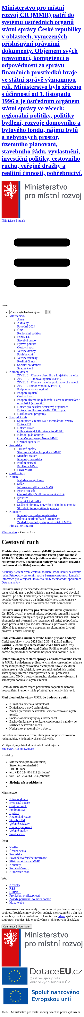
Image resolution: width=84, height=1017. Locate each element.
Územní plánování (20, 827)
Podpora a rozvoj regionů (32, 389)
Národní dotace (18, 372)
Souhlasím (24, 926)
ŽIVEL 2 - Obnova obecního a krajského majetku (48, 375)
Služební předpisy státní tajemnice (38, 508)
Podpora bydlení (27, 392)
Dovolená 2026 (42, 579)
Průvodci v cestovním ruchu (27, 575)
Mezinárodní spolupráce (66, 579)
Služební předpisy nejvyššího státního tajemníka (46, 504)
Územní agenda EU (29, 441)
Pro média (15, 445)
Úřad (20, 330)
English (20, 220)
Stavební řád (17, 820)
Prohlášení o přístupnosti (24, 895)
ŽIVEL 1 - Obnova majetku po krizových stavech (48, 382)
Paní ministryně (26, 462)
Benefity (22, 497)
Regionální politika (29, 333)
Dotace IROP (25, 427)
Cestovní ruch (25, 347)
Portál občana (19, 868)
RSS (12, 888)
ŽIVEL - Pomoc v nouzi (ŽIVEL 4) (39, 385)
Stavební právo (26, 340)
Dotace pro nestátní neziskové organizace (42, 406)
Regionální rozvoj (20, 816)
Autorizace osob (19, 871)
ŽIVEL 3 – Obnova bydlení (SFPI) (39, 379)
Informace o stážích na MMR (35, 487)
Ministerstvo (17, 316)
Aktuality (23, 323)
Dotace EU (24, 424)
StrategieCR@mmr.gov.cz (18, 748)
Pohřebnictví (25, 354)
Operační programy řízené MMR (37, 438)
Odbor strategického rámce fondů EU (40, 431)
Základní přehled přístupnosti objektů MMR (44, 522)
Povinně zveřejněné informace (28, 857)
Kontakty (15, 511)
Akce (20, 319)
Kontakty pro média (29, 459)
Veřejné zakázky (27, 358)
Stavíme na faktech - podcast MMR (39, 452)
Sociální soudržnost (29, 365)
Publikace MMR (27, 466)
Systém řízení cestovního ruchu (33, 572)
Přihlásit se (8, 220)
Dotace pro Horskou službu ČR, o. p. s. (41, 410)
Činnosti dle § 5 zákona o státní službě (40, 494)
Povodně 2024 (26, 326)
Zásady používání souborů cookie (30, 899)
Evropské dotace (21, 802)
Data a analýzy (11, 582)
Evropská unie (18, 417)
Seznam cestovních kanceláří (62, 575)
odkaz (61, 916)
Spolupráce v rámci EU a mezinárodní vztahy (45, 420)
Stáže (20, 483)
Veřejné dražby (26, 351)
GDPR (15, 892)
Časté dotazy (17, 473)
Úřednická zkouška (29, 501)
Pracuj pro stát (26, 490)
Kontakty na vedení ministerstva (37, 515)
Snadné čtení (25, 368)
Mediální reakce (27, 455)
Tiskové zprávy (26, 448)
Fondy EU (23, 337)
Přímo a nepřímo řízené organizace (38, 518)
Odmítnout (9, 926)
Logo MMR (24, 469)
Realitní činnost (26, 361)
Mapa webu (16, 902)
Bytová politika (26, 344)
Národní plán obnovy (30, 434)
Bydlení (14, 813)
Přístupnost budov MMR (24, 861)
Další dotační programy (31, 413)
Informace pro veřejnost (17, 579)
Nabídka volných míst (30, 480)
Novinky (14, 885)
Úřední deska (17, 850)
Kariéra (14, 476)
